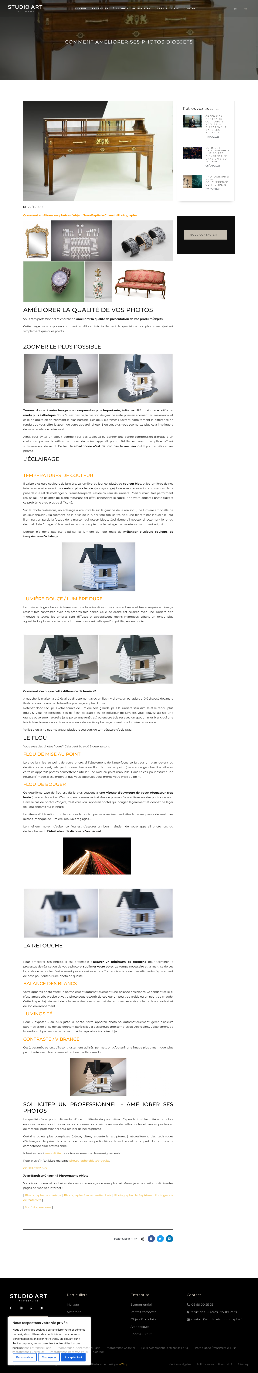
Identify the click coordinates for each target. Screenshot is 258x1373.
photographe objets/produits (89, 1160)
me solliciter (53, 1153)
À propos (121, 8)
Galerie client (167, 8)
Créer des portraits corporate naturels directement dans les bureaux (216, 124)
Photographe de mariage (43, 1195)
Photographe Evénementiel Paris (87, 1195)
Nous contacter (203, 234)
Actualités (141, 8)
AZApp (123, 1364)
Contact (191, 8)
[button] (151, 1238)
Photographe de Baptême (133, 1195)
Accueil (81, 8)
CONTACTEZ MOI (35, 1168)
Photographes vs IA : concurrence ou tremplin (217, 180)
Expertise (100, 8)
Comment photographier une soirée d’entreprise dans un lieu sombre (218, 154)
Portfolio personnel (38, 1207)
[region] (49, 1341)
